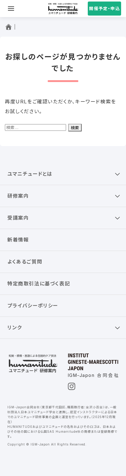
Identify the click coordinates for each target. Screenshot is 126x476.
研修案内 (18, 196)
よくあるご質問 (24, 262)
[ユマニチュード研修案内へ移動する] (10, 26)
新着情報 (18, 240)
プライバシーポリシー (32, 305)
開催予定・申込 (104, 8)
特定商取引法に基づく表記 (38, 284)
